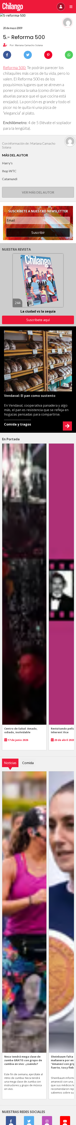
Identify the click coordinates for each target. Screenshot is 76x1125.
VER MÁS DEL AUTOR (38, 192)
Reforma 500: (14, 67)
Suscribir (38, 232)
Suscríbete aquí (38, 320)
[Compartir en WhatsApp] (69, 55)
